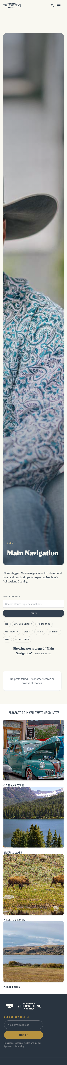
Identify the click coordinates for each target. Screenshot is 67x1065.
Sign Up (23, 1035)
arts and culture (23, 624)
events (27, 632)
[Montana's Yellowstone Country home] (12, 5)
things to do (44, 624)
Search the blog (11, 596)
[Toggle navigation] (60, 5)
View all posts (43, 653)
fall (7, 639)
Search (34, 613)
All (6, 624)
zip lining (54, 632)
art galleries (22, 639)
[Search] (52, 5)
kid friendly (11, 632)
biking (40, 632)
